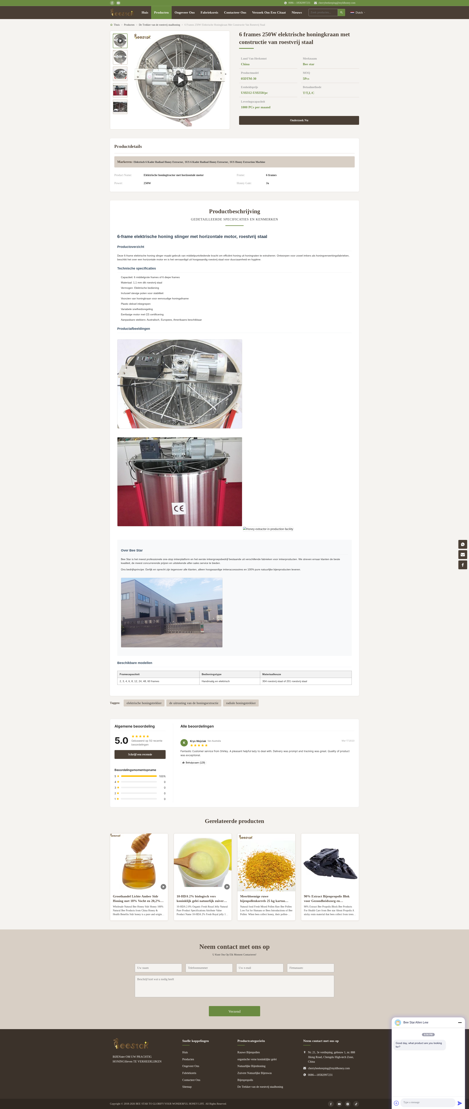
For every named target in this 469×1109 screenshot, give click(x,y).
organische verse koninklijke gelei (257, 1059)
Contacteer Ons (235, 12)
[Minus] (460, 1022)
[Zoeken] (341, 12)
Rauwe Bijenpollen (248, 1052)
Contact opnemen (139, 914)
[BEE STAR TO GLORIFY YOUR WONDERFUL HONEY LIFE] (131, 1048)
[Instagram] (348, 1104)
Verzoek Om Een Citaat (269, 12)
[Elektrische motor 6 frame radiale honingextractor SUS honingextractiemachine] (180, 80)
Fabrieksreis (209, 12)
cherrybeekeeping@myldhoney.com (336, 2)
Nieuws (297, 12)
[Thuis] (122, 12)
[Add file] (396, 1103)
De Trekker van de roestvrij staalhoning (159, 24)
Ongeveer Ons (185, 12)
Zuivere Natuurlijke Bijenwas (254, 1073)
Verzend (234, 1011)
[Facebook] (331, 1104)
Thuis (117, 24)
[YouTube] (339, 1104)
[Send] (460, 1103)
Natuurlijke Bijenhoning (251, 1066)
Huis (145, 12)
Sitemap (187, 1086)
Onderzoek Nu (299, 120)
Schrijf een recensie (140, 754)
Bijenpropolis (245, 1080)
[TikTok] (356, 1104)
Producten (161, 12)
